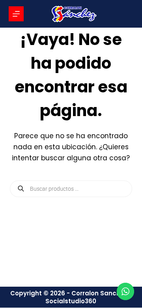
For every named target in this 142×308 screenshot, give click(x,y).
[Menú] (16, 13)
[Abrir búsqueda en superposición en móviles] (71, 188)
